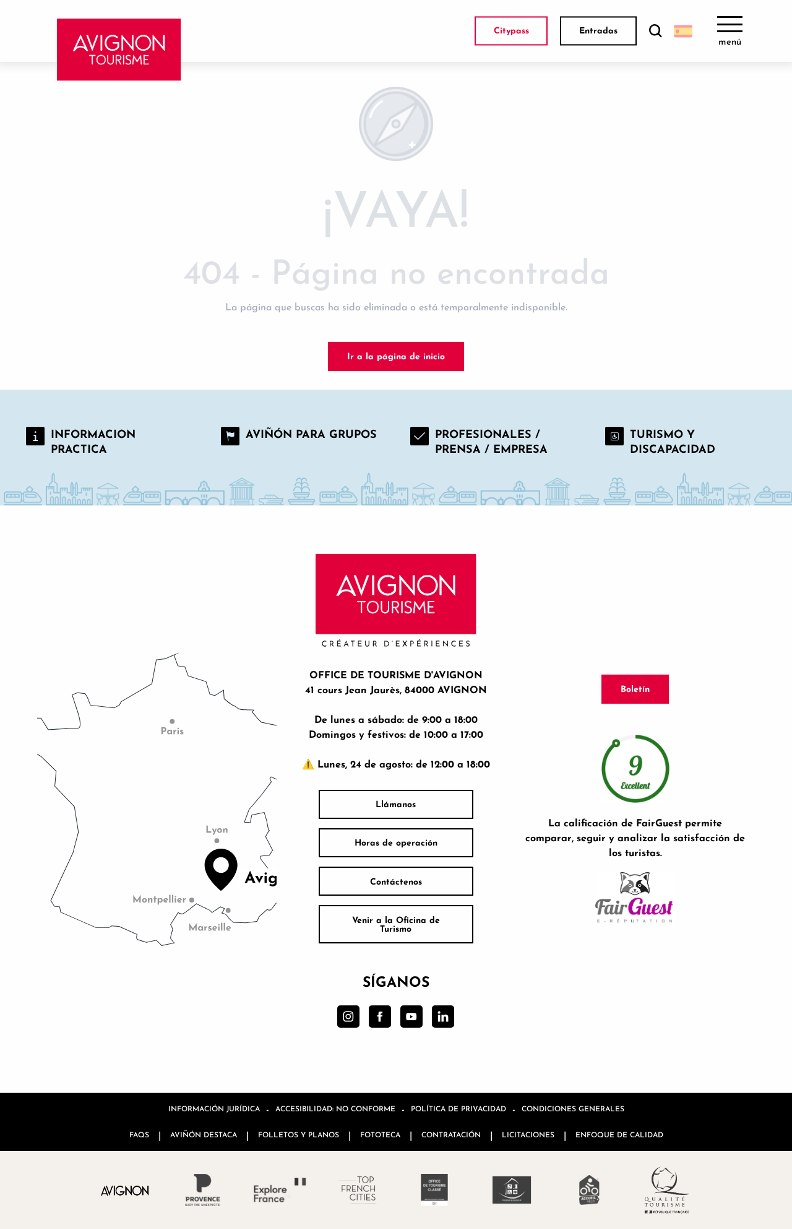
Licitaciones (528, 1134)
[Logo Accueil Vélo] (589, 1190)
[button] (655, 31)
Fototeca (380, 1134)
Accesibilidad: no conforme (335, 1108)
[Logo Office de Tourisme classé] (434, 1190)
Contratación (451, 1134)
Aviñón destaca (203, 1134)
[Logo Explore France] (280, 1190)
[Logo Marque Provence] (202, 1190)
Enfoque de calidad (619, 1134)
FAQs (139, 1134)
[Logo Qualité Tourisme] (666, 1190)
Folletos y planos (298, 1134)
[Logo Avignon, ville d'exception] (125, 1190)
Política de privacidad (458, 1108)
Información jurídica (214, 1108)
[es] (683, 31)
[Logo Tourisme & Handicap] (512, 1190)
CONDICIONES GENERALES (573, 1108)
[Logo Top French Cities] (357, 1190)
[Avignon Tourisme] (119, 50)
